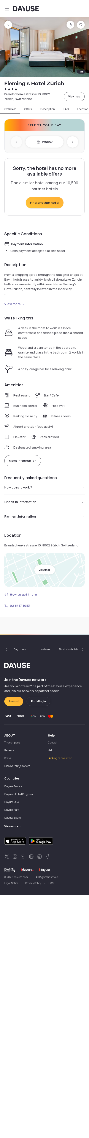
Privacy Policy (33, 883)
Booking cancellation (60, 758)
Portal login (38, 701)
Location (82, 109)
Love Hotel (44, 649)
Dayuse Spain (12, 817)
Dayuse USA (11, 802)
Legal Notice (11, 883)
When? (47, 142)
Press (7, 758)
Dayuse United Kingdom (18, 794)
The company (12, 742)
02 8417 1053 (20, 606)
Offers (28, 109)
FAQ (66, 109)
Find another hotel (44, 202)
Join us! (14, 701)
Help (50, 750)
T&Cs (51, 883)
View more (12, 304)
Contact (52, 742)
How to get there (23, 594)
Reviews (9, 750)
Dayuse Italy (11, 810)
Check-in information (20, 502)
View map (74, 96)
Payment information (20, 516)
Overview (10, 109)
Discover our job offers (17, 766)
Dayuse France (13, 786)
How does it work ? (18, 487)
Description (47, 109)
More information (23, 460)
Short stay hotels (68, 649)
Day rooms (19, 649)
